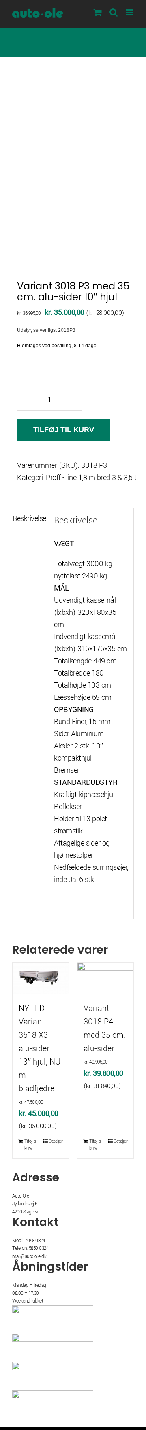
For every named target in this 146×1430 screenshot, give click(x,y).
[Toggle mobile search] (114, 12)
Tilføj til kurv (63, 430)
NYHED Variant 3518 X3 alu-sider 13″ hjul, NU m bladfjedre (39, 1048)
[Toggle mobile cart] (98, 12)
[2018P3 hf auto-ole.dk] (73, 173)
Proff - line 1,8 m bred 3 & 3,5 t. (92, 477)
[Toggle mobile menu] (130, 12)
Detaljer (55, 1141)
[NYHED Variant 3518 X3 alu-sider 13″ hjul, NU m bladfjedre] (41, 978)
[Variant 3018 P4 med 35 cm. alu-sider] (105, 978)
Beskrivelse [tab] (28, 518)
